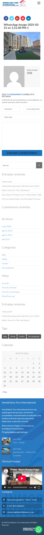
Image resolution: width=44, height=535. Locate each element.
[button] (38, 529)
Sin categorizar (8, 268)
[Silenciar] (35, 487)
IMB (29, 73)
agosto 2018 (7, 230)
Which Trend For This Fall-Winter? (16, 190)
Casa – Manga (18, 442)
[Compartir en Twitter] (11, 18)
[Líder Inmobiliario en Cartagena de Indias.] (14, 3)
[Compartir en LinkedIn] (28, 18)
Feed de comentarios (11, 292)
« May (4, 392)
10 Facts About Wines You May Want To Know (21, 199)
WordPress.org (8, 296)
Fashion (5, 263)
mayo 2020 (6, 226)
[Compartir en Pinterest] (23, 18)
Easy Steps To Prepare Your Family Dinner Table (22, 194)
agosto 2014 (7, 235)
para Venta (17, 439)
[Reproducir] (5, 487)
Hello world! (7, 181)
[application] (22, 478)
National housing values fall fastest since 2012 (20, 186)
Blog (4, 255)
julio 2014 (6, 239)
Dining (4, 259)
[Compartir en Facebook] (6, 18)
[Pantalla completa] (39, 487)
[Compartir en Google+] (17, 18)
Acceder (5, 283)
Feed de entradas (9, 287)
